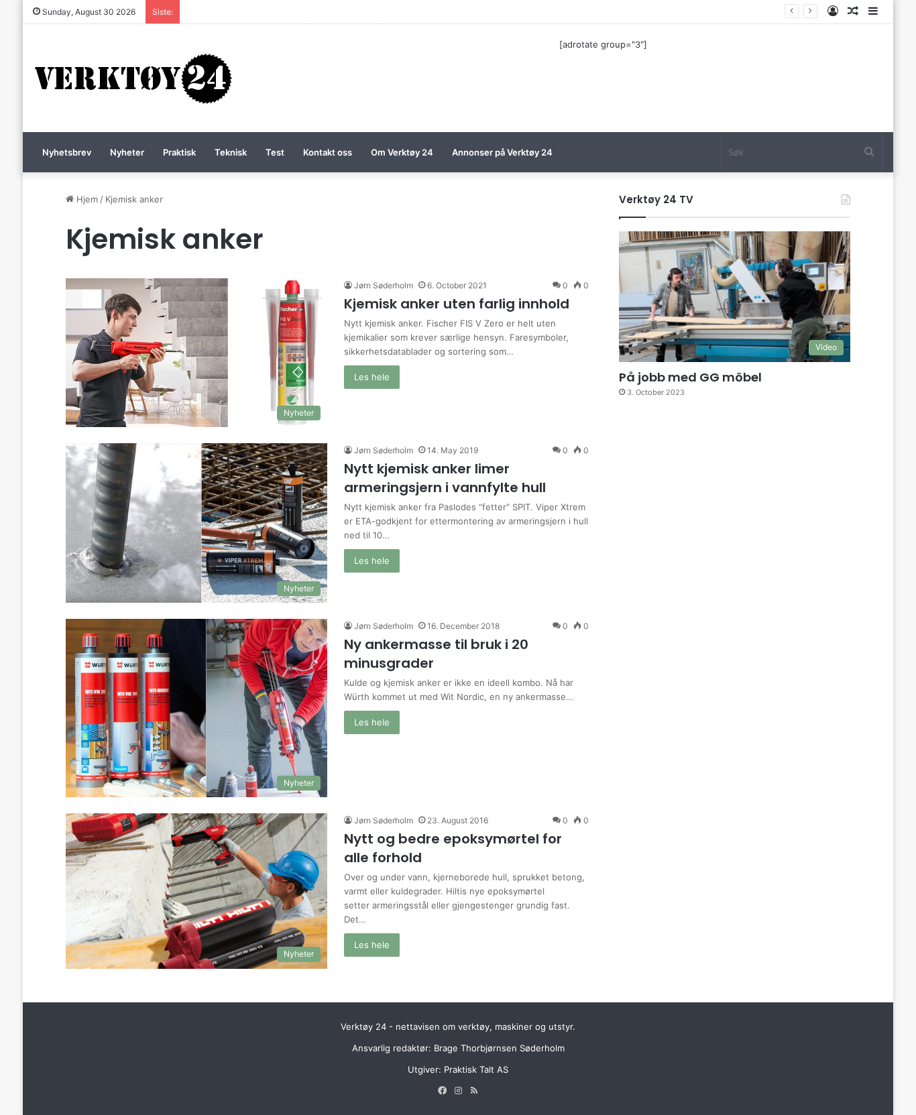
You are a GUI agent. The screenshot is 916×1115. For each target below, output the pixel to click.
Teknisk (231, 152)
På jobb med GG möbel (690, 377)
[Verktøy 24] (133, 78)
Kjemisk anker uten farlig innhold (456, 303)
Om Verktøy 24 (402, 152)
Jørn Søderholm (383, 285)
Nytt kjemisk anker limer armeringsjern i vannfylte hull (445, 478)
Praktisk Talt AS (476, 1069)
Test (275, 152)
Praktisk (179, 152)
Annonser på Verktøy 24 (502, 152)
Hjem (86, 199)
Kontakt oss (327, 152)
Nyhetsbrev (66, 152)
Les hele (372, 376)
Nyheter (127, 152)
